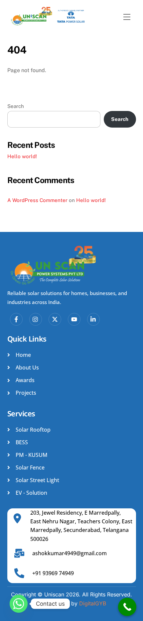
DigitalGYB (92, 603)
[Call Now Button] (127, 607)
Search (15, 106)
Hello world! (22, 156)
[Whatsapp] (19, 604)
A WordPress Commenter (37, 200)
